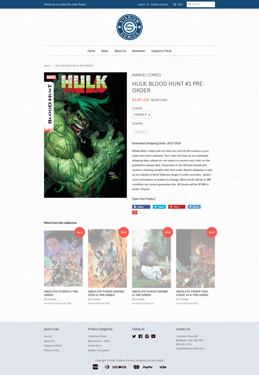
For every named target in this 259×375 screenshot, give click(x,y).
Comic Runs (94, 345)
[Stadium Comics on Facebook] (140, 337)
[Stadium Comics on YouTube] (153, 337)
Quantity (137, 123)
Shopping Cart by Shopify (149, 360)
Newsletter (138, 51)
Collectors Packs (97, 336)
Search (48, 336)
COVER (137, 108)
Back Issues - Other (99, 341)
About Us (120, 51)
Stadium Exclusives (98, 350)
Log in (141, 4)
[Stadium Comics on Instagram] (147, 337)
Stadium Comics (125, 360)
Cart (180, 4)
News (104, 51)
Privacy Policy (51, 350)
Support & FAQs (161, 51)
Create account (159, 4)
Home (91, 51)
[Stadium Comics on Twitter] (134, 337)
